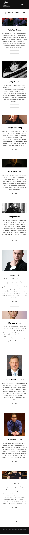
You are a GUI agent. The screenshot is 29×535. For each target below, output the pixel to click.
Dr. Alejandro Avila (14, 439)
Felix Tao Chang (14, 30)
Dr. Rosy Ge (14, 483)
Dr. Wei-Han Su (14, 171)
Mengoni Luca (14, 217)
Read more (15, 52)
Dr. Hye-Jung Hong (14, 128)
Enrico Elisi (14, 275)
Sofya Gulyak (14, 82)
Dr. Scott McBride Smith (14, 380)
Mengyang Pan (14, 323)
